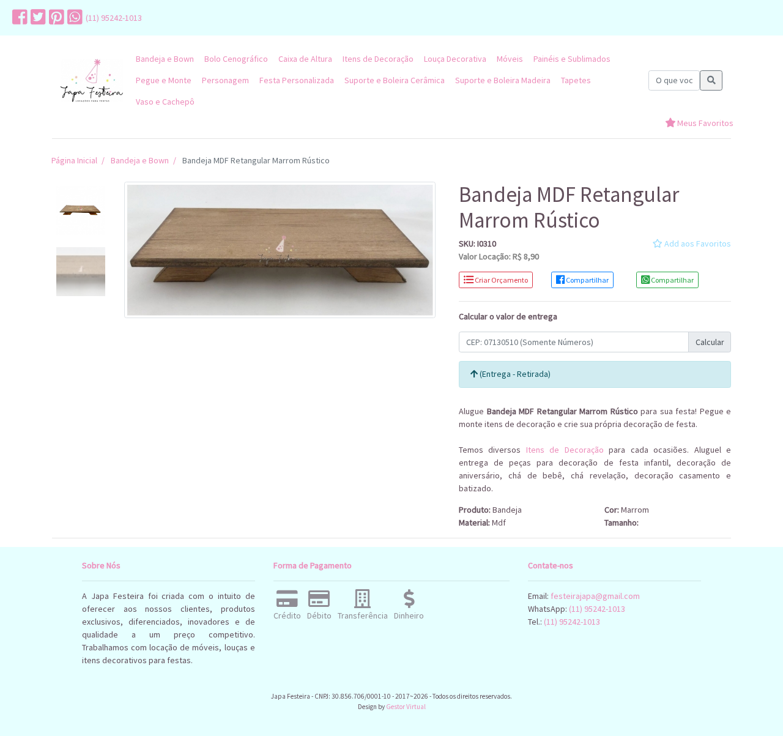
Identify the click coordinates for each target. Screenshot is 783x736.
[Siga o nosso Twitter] (37, 18)
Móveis (510, 58)
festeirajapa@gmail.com (595, 595)
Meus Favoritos (704, 122)
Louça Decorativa (455, 58)
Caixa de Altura (305, 58)
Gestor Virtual (406, 706)
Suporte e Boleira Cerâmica (394, 80)
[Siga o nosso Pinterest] (55, 18)
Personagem (225, 80)
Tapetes (576, 80)
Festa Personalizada (296, 80)
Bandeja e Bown (165, 58)
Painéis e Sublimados (571, 58)
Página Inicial (74, 160)
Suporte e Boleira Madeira (503, 80)
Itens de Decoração (378, 58)
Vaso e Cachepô (165, 101)
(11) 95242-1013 (114, 17)
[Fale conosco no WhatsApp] (73, 18)
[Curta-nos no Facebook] (18, 18)
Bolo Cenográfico (236, 58)
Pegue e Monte (163, 80)
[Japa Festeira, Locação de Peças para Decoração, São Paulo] (92, 80)
